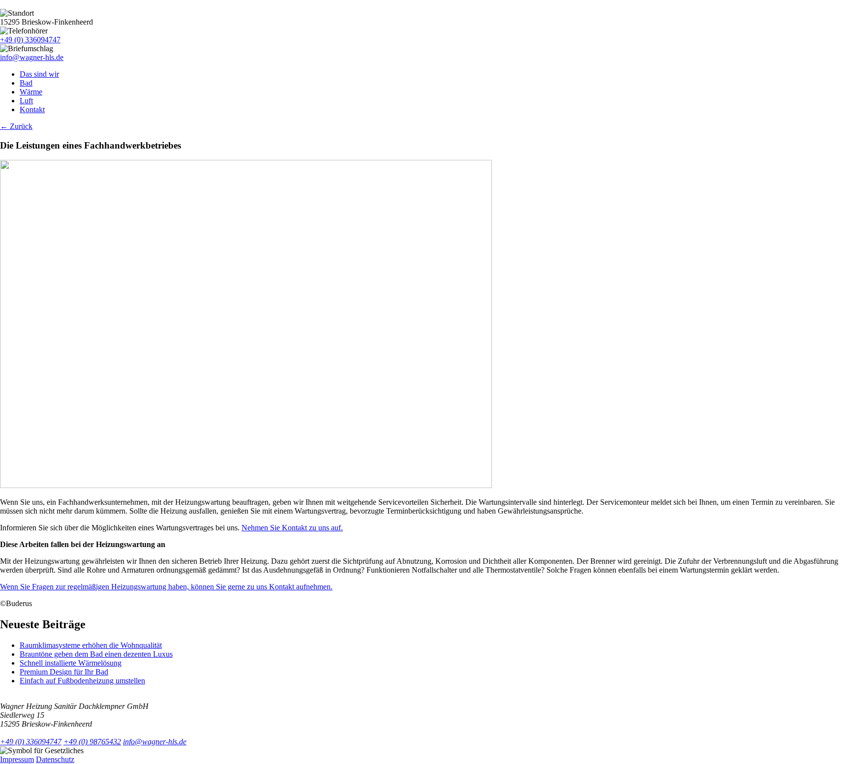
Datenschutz (55, 759)
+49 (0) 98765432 (92, 741)
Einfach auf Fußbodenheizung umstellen (82, 680)
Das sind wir (39, 74)
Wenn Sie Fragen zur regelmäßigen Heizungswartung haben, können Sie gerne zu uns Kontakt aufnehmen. (166, 586)
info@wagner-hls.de (31, 57)
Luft (26, 100)
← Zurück (16, 126)
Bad (26, 83)
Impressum (17, 759)
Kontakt (32, 109)
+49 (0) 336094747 (30, 39)
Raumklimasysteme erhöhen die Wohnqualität (91, 645)
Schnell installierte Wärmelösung (70, 663)
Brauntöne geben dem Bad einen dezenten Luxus (96, 654)
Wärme (31, 92)
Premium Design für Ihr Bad (64, 672)
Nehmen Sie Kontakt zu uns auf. (292, 527)
